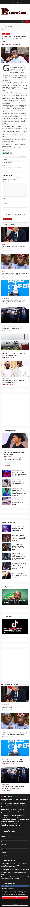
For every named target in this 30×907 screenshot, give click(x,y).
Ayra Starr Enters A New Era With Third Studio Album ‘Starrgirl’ (6, 528)
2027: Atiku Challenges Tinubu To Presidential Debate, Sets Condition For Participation (15, 261)
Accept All (15, 897)
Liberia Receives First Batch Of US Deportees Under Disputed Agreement (15, 342)
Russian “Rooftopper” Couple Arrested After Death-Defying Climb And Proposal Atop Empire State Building (6, 556)
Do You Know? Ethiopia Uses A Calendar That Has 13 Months (6, 483)
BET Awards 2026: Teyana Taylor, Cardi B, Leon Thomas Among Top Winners (6, 566)
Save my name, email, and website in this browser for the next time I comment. (15, 215)
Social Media (19, 628)
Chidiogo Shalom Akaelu (6, 44)
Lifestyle (19, 499)
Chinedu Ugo (6, 456)
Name (5, 198)
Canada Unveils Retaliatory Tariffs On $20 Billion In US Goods (15, 234)
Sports (13, 598)
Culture (5, 450)
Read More (7, 465)
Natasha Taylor (5, 250)
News (4, 33)
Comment (6, 181)
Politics (7, 33)
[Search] (22, 21)
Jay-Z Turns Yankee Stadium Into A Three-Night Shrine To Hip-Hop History (6, 547)
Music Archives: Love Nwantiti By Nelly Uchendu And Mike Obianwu (6, 473)
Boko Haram (8, 156)
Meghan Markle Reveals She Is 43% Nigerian (15, 440)
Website (5, 209)
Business (3, 849)
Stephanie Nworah (6, 303)
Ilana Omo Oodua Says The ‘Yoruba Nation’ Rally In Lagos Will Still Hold (14, 161)
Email (5, 203)
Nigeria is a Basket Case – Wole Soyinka (12, 166)
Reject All (15, 904)
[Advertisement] (15, 410)
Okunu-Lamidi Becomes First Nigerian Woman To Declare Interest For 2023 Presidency (6, 492)
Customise (15, 901)
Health (2, 847)
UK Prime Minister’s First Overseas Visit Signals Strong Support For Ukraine (15, 315)
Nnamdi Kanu (22, 156)
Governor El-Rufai (15, 156)
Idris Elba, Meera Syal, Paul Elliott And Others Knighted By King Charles (6, 575)
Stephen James (5, 384)
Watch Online (27, 21)
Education (3, 844)
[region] (15, 897)
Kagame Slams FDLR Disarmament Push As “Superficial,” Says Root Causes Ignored (15, 288)
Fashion (14, 499)
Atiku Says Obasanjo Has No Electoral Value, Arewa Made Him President (15, 369)
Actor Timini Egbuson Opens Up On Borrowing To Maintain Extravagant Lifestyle (6, 538)
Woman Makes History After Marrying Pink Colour (6, 501)
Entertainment (20, 470)
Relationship (4, 855)
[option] (15, 597)
